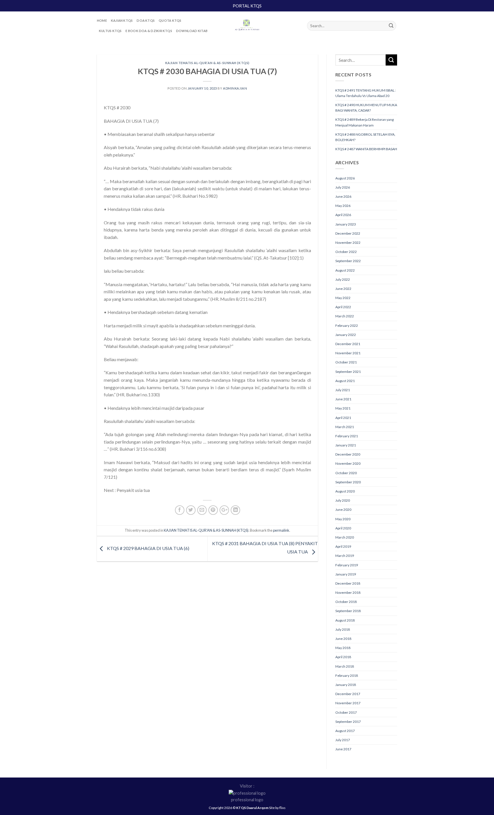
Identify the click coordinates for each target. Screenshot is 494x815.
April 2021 (343, 418)
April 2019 (343, 546)
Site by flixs (277, 808)
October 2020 (346, 473)
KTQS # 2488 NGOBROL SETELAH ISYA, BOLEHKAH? (365, 137)
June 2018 (343, 638)
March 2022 (344, 316)
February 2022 (346, 325)
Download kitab (192, 31)
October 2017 (346, 712)
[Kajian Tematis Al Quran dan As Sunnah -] (247, 25)
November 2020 (347, 463)
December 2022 (347, 233)
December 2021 (347, 344)
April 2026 (343, 215)
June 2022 (343, 288)
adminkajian (235, 88)
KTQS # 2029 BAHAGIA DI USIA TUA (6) (147, 548)
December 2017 (347, 694)
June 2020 (343, 509)
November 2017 (347, 703)
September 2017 (348, 721)
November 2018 (347, 592)
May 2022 (342, 298)
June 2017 (343, 749)
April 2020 (343, 528)
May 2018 (342, 648)
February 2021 (346, 436)
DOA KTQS (146, 20)
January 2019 (345, 574)
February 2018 (346, 675)
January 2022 (345, 335)
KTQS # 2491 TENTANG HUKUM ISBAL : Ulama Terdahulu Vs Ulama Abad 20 (365, 93)
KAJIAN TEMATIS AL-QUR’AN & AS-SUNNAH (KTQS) (207, 63)
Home (102, 20)
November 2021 (347, 353)
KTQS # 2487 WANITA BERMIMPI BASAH (366, 149)
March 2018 (344, 666)
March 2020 (344, 537)
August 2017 (345, 731)
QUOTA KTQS (170, 20)
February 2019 (346, 565)
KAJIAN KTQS (122, 20)
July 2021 (342, 390)
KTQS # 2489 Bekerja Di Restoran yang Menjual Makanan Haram (364, 122)
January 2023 (345, 224)
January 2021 (345, 445)
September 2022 (348, 261)
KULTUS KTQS (110, 31)
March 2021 (344, 427)
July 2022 (342, 279)
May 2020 (342, 519)
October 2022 (346, 252)
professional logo (247, 799)
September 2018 (348, 611)
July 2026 (342, 187)
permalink (281, 530)
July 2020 (342, 500)
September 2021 (348, 371)
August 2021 (345, 381)
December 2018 (347, 583)
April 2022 (343, 307)
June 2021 (343, 399)
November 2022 (347, 242)
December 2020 (347, 454)
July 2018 (342, 629)
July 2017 (342, 740)
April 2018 (343, 657)
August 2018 (345, 620)
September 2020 (348, 482)
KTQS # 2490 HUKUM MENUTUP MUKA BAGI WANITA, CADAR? (366, 107)
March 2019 (344, 555)
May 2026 (342, 205)
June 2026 (343, 196)
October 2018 (346, 602)
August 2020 (345, 491)
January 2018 (345, 685)
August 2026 (345, 178)
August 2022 (345, 270)
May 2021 (342, 408)
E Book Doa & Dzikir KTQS (149, 31)
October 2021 (346, 362)
